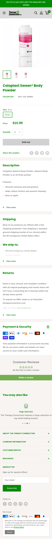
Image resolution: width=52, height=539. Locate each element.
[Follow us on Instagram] (15, 504)
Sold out (26, 142)
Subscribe (12, 488)
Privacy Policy (19, 527)
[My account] (41, 12)
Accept (9, 532)
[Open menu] (4, 13)
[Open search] (35, 12)
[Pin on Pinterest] (37, 153)
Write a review (26, 377)
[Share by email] (47, 153)
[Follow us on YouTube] (26, 504)
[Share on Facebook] (31, 153)
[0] (47, 13)
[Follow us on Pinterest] (20, 504)
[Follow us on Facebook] (5, 504)
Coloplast (8, 97)
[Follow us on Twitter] (10, 504)
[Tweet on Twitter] (42, 153)
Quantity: (7, 132)
